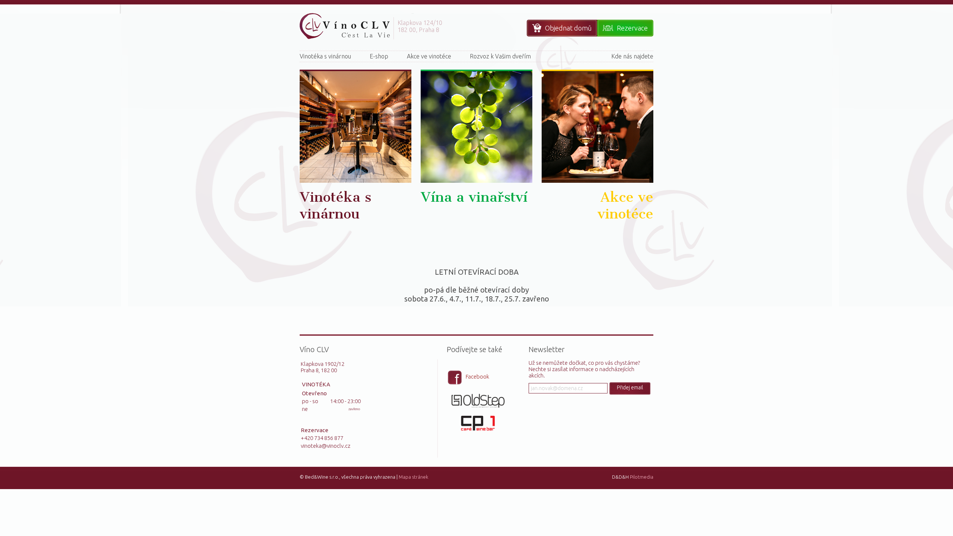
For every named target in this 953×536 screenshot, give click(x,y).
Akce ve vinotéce (429, 56)
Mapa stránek (413, 476)
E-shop (379, 56)
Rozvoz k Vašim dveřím (500, 56)
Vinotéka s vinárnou (325, 56)
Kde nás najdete (632, 56)
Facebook (477, 376)
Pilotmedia (641, 476)
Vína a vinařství (474, 197)
